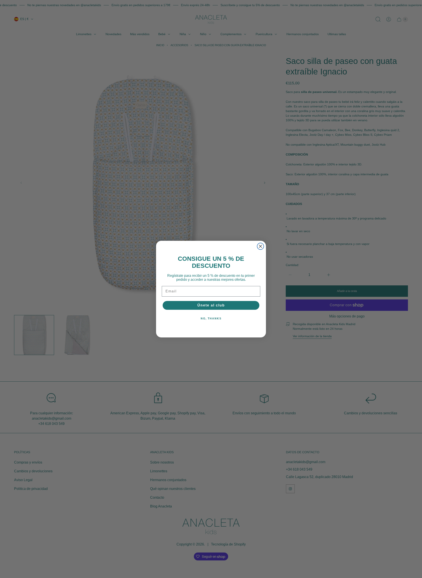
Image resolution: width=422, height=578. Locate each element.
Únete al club (211, 305)
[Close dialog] (260, 246)
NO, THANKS (211, 318)
